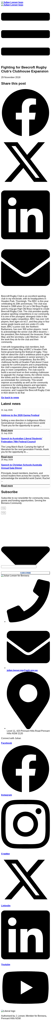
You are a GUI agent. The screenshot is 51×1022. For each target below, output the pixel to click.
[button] (25, 113)
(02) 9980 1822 (14, 624)
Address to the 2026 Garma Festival (20, 415)
